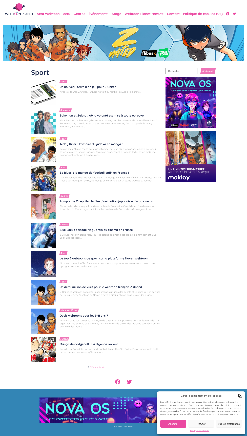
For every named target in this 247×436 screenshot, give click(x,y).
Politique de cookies (199, 430)
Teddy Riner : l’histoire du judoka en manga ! (91, 144)
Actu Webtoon (48, 13)
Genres (79, 13)
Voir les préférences (229, 423)
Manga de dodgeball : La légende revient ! (89, 344)
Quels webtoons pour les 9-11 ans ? (84, 315)
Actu (66, 13)
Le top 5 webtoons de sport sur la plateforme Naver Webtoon (104, 258)
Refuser (201, 423)
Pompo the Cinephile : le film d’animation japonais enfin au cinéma (106, 201)
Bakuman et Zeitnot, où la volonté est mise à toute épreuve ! (102, 115)
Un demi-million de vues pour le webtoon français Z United (101, 287)
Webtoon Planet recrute (144, 13)
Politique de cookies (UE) (203, 13)
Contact (173, 13)
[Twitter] (234, 13)
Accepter (173, 423)
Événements (98, 13)
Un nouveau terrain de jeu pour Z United (88, 87)
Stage (116, 13)
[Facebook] (227, 13)
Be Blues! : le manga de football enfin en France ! (94, 172)
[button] (240, 395)
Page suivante (98, 367)
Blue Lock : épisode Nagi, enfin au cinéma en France (96, 230)
